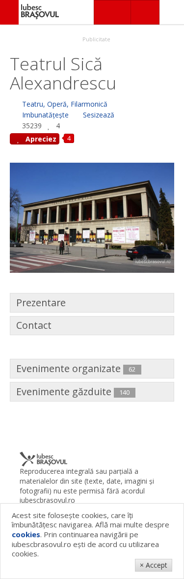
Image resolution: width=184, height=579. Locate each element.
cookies (26, 534)
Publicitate (95, 39)
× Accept (153, 565)
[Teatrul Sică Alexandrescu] (92, 217)
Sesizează (98, 114)
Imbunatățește (45, 114)
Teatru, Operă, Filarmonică (64, 104)
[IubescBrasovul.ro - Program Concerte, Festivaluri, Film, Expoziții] (9, 12)
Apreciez (40, 139)
